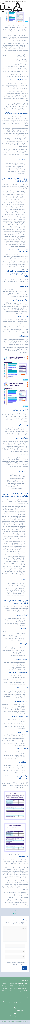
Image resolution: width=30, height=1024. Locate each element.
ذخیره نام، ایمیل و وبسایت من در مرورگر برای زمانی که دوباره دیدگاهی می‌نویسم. (16, 963)
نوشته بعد (15, 913)
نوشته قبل (15, 910)
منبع (27, 906)
